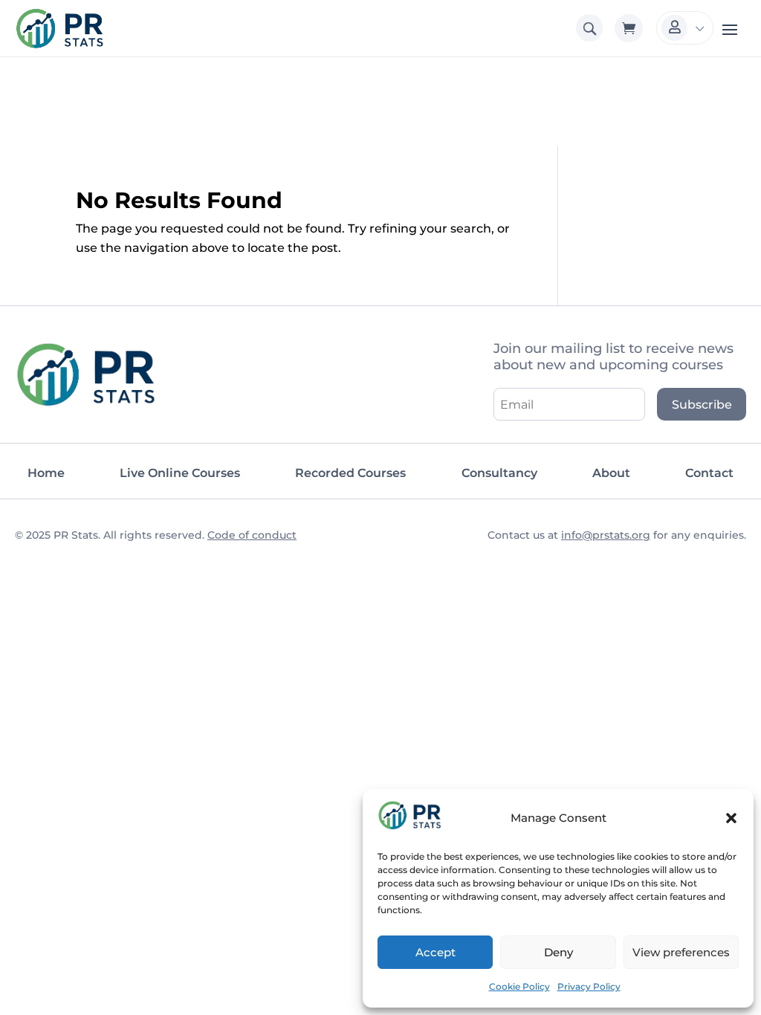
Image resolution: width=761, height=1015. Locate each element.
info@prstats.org (605, 535)
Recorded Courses (350, 473)
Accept (435, 952)
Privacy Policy (589, 986)
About (611, 473)
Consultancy (499, 473)
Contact (709, 473)
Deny (558, 952)
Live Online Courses (180, 473)
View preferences (681, 952)
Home (46, 473)
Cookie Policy (519, 986)
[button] (731, 818)
